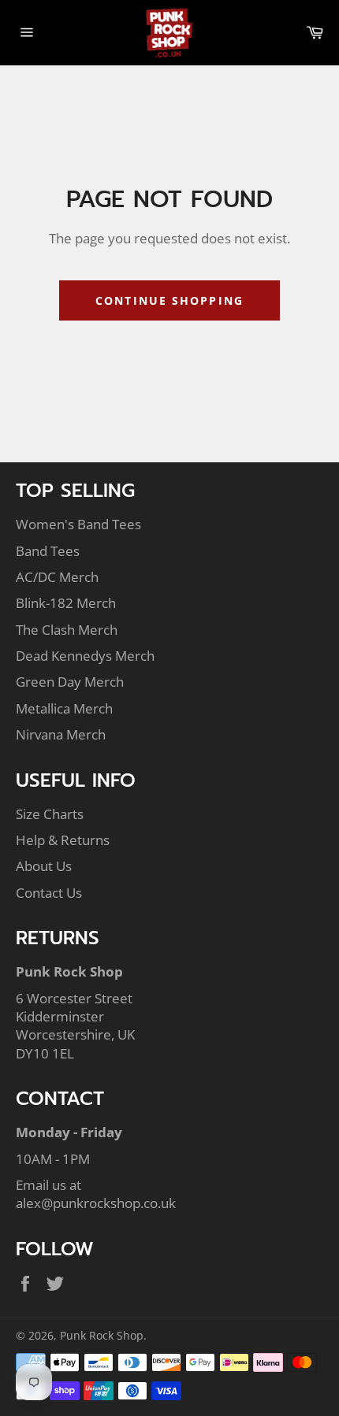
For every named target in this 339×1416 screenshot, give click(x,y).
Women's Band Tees (78, 524)
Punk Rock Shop (101, 1335)
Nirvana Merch (61, 734)
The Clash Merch (66, 630)
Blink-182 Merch (66, 603)
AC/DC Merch (57, 577)
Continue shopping (169, 300)
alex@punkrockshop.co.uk (96, 1203)
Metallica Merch (64, 708)
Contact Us (49, 893)
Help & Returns (63, 840)
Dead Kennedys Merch (85, 656)
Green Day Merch (70, 682)
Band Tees (48, 551)
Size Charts (50, 814)
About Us (44, 866)
